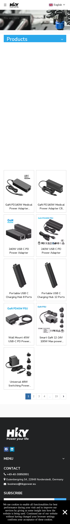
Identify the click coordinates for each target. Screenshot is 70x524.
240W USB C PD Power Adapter (19, 251)
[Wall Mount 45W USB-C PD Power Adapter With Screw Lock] (19, 319)
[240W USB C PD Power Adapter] (19, 231)
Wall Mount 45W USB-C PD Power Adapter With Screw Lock (19, 339)
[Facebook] (6, 449)
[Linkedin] (12, 449)
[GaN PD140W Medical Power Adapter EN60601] (19, 186)
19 (56, 396)
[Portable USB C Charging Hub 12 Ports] (51, 275)
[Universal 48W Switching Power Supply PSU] (19, 363)
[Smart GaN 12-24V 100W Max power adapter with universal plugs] (51, 319)
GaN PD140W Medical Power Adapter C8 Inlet (51, 206)
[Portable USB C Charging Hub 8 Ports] (19, 275)
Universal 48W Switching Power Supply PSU (19, 384)
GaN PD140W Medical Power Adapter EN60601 (18, 206)
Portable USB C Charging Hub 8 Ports (19, 295)
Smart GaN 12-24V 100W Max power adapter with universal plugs (51, 339)
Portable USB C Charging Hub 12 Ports (51, 295)
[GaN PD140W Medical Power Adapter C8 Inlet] (51, 186)
